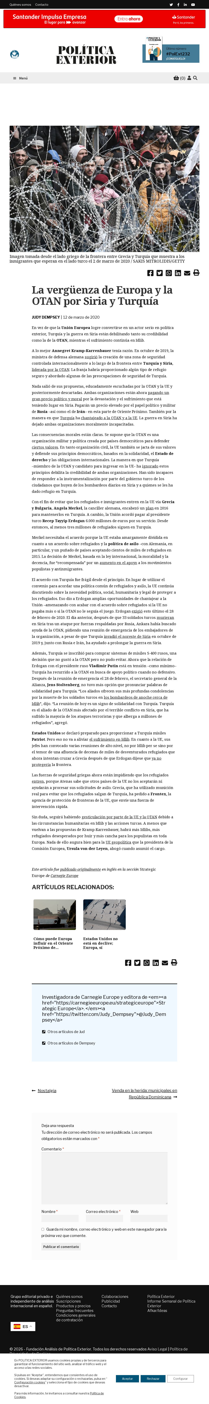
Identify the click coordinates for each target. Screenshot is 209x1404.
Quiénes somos (20, 4)
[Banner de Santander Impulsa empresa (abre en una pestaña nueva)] (104, 19)
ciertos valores (45, 447)
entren (38, 781)
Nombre (49, 1211)
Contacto (41, 4)
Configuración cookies (29, 1382)
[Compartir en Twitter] (160, 274)
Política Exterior (161, 1296)
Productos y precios (73, 1306)
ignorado (150, 466)
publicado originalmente (80, 869)
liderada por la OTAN (50, 369)
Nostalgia (47, 1090)
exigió (137, 611)
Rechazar (153, 1378)
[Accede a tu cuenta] (189, 78)
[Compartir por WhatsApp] (169, 274)
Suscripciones (68, 1301)
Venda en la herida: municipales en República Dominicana (144, 1093)
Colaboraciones (115, 1296)
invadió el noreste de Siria (127, 636)
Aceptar (127, 1378)
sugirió (91, 356)
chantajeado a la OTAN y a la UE (109, 417)
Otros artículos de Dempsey (70, 1043)
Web (134, 1211)
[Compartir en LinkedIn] (178, 274)
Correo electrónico (103, 1211)
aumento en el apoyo (118, 562)
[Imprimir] (196, 273)
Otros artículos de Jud (65, 1032)
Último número (176, 49)
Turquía (67, 417)
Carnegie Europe (64, 875)
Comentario (52, 1149)
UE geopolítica (118, 842)
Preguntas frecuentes (74, 1310)
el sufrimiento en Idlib (109, 739)
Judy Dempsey (46, 317)
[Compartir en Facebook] (150, 274)
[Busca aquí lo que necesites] (195, 78)
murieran (165, 617)
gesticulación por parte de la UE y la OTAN (119, 816)
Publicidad (111, 1301)
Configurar (180, 1378)
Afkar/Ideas (157, 1310)
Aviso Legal (157, 1349)
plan (150, 508)
